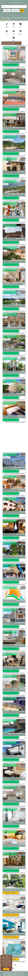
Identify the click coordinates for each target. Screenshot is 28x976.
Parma (4, 317)
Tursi (4, 612)
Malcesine (5, 568)
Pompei (5, 501)
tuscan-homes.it (14, 2)
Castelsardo (6, 457)
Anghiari (5, 524)
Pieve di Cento (6, 745)
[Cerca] (22, 10)
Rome (4, 206)
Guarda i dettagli (10, 892)
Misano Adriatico (7, 383)
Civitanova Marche (7, 701)
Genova (5, 634)
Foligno (5, 405)
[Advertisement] (14, 438)
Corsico (5, 95)
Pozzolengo (6, 295)
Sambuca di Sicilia (7, 790)
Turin (4, 73)
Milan (4, 657)
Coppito (5, 161)
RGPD (6, 966)
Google (3, 958)
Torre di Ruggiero (7, 139)
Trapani (5, 51)
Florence (5, 834)
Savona (5, 945)
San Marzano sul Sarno (8, 679)
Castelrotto (6, 339)
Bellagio (5, 184)
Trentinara (5, 590)
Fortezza (5, 546)
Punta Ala (5, 723)
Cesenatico (6, 361)
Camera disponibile (10, 64)
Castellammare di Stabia (9, 117)
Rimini (4, 901)
